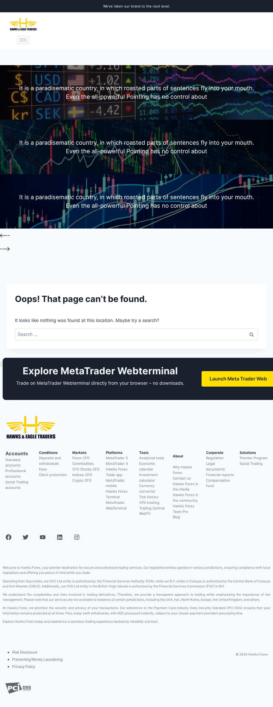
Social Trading (251, 463)
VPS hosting (149, 502)
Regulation (215, 458)
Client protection (53, 475)
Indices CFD (82, 475)
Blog (176, 517)
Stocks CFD (89, 469)
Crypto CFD (81, 480)
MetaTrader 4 (117, 463)
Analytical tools (151, 458)
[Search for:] (136, 334)
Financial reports (220, 475)
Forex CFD (81, 458)
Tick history (148, 497)
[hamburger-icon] (23, 40)
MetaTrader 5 (117, 458)
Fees (43, 469)
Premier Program (253, 458)
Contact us (182, 478)
